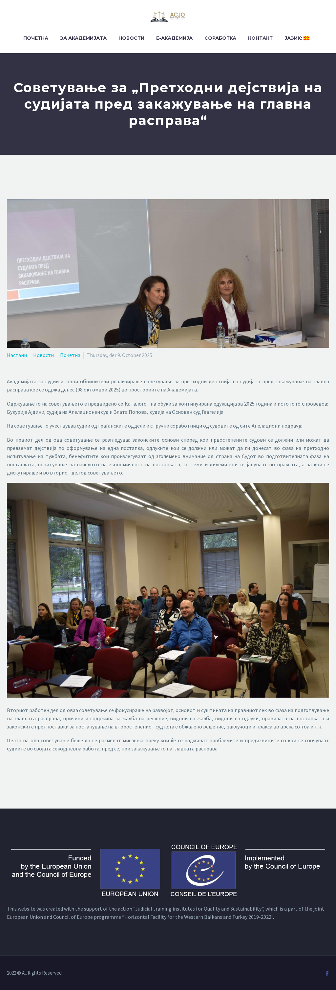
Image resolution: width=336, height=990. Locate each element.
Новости (131, 38)
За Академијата (83, 38)
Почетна (35, 38)
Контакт (260, 38)
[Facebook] (327, 973)
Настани (17, 355)
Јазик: (294, 38)
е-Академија (174, 38)
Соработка (220, 38)
